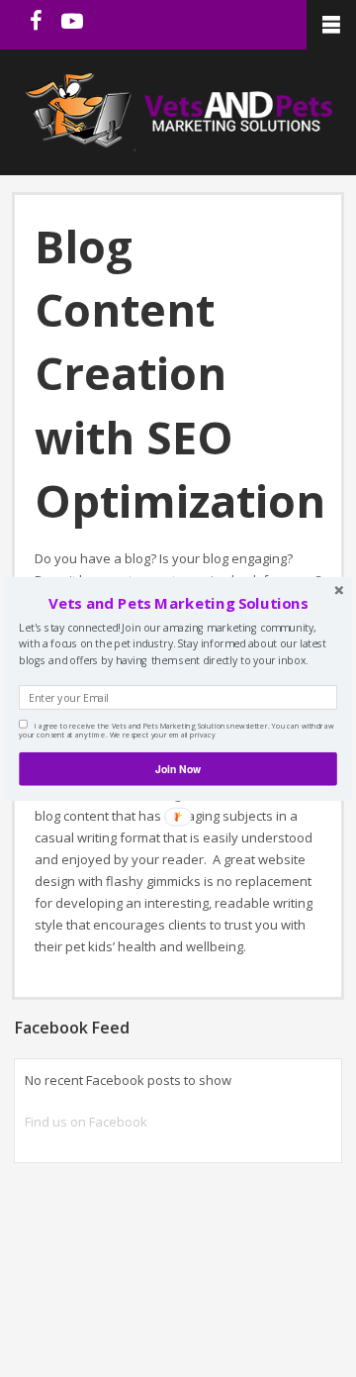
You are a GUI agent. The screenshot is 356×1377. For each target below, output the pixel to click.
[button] (178, 603)
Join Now (178, 767)
